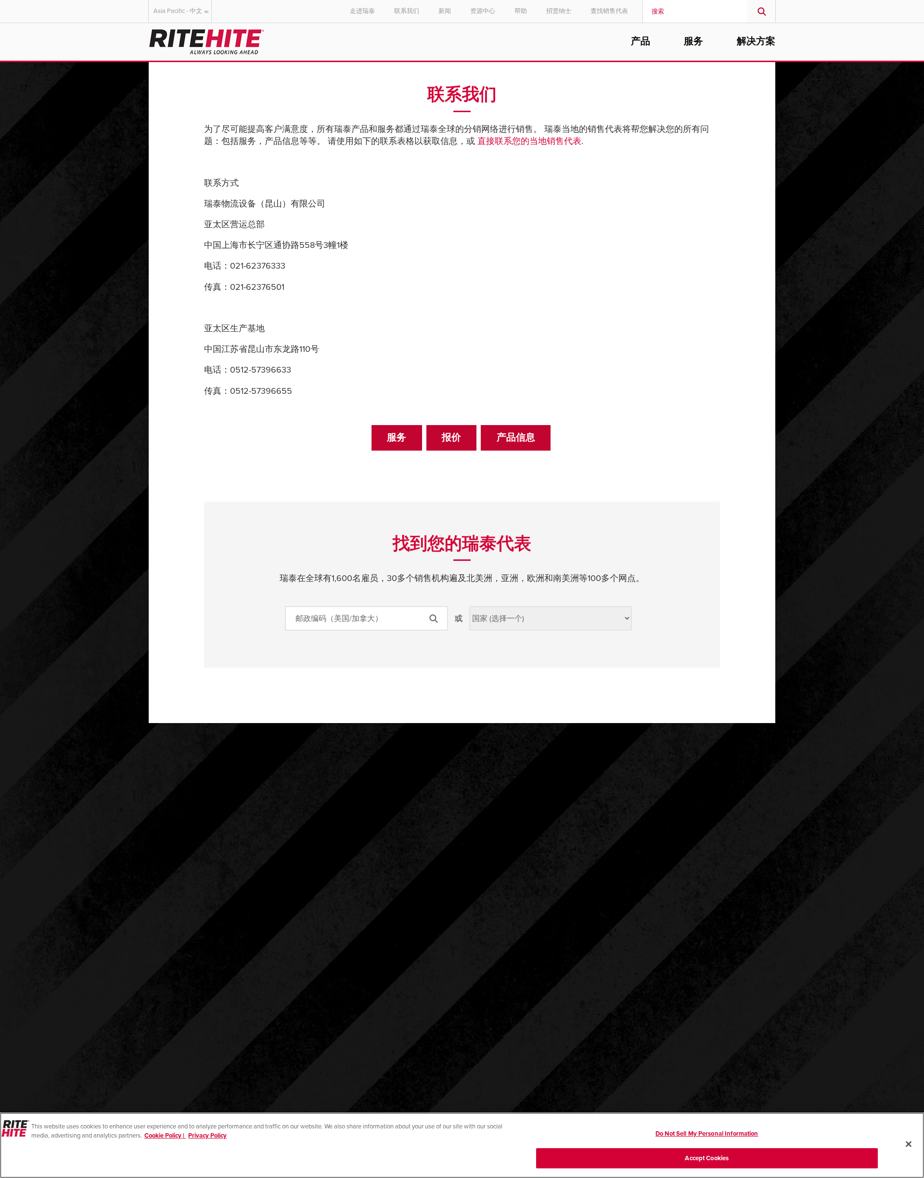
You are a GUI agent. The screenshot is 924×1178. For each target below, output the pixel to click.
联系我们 (406, 11)
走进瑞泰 (362, 11)
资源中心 (482, 11)
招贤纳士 (558, 11)
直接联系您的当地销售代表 (529, 141)
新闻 (444, 11)
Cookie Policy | (165, 1135)
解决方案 (756, 41)
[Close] (908, 1143)
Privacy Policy (207, 1135)
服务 (693, 41)
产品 (640, 41)
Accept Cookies (707, 1158)
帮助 (520, 11)
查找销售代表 (609, 11)
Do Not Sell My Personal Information (706, 1134)
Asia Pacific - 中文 (178, 11)
